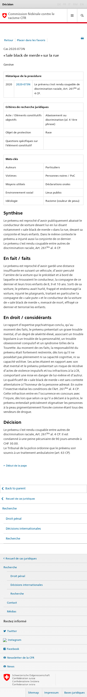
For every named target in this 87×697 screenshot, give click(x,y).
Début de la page (16, 465)
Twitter (12, 631)
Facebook (13, 649)
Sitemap (33, 692)
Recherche (9, 508)
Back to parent (15, 488)
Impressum (51, 692)
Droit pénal (14, 518)
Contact (12, 602)
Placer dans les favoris (31, 40)
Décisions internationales (23, 528)
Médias (11, 611)
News (10, 666)
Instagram (14, 640)
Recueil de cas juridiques (20, 498)
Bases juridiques (74, 692)
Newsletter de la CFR (20, 657)
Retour (8, 40)
